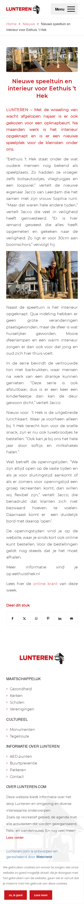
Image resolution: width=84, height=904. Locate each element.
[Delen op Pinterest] (48, 618)
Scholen (17, 702)
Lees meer (41, 895)
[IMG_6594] (42, 59)
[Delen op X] (24, 618)
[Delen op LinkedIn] (60, 618)
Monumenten (22, 729)
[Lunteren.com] (23, 9)
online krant (45, 583)
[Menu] (71, 9)
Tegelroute (19, 736)
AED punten (21, 756)
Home (11, 24)
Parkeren (18, 770)
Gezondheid (21, 689)
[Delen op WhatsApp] (36, 618)
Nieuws (29, 24)
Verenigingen (22, 709)
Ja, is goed (15, 895)
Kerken (16, 696)
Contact (17, 777)
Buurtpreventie (23, 763)
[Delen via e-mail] (72, 618)
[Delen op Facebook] (12, 618)
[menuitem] (71, 9)
